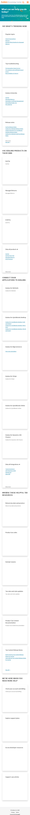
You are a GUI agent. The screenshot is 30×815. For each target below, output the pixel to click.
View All (7, 142)
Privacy (13, 812)
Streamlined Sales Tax (11, 103)
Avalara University (11, 93)
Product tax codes (11, 532)
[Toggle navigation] (27, 2)
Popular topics (10, 34)
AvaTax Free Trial (9, 255)
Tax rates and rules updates (14, 591)
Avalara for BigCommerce (13, 347)
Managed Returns (10, 99)
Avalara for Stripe (11, 376)
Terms (17, 812)
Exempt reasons (10, 562)
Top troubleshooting (12, 64)
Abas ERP (7, 474)
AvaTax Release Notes (11, 127)
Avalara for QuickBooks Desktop (15, 317)
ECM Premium (9, 259)
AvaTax (7, 97)
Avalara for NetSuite (11, 288)
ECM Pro (8, 220)
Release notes (9, 122)
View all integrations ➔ (12, 464)
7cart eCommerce (10, 469)
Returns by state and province (15, 503)
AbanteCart (8, 472)
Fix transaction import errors (12, 68)
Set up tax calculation (10, 351)
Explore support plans (12, 718)
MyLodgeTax (8, 104)
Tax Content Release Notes (14, 650)
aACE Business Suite (10, 470)
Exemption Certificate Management (14, 101)
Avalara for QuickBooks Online (15, 405)
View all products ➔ (11, 249)
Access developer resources (14, 747)
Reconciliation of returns (11, 73)
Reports (7, 40)
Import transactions (10, 39)
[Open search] (23, 2)
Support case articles (12, 777)
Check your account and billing (15, 689)
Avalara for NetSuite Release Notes (14, 128)
